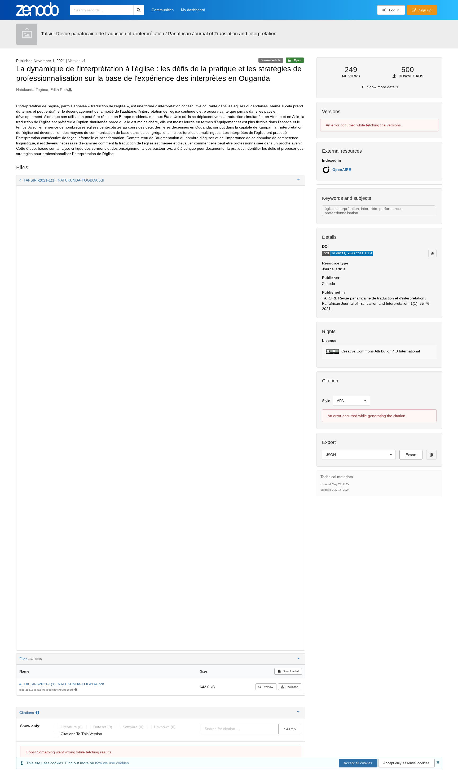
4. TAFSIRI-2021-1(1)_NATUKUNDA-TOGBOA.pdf (61, 684)
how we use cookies (112, 763)
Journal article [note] (271, 60)
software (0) (133, 727)
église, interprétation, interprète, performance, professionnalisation (363, 210)
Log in (393, 10)
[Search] (138, 10)
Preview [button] (268, 686)
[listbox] (351, 401)
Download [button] (291, 686)
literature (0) (72, 727)
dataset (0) (102, 727)
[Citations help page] (38, 712)
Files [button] (30, 659)
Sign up (424, 10)
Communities (163, 10)
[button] (160, 180)
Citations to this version (81, 734)
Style (326, 401)
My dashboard (193, 10)
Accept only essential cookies (406, 763)
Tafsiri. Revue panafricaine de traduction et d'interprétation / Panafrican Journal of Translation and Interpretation (158, 33)
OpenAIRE (341, 169)
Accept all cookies (358, 763)
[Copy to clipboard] (432, 253)
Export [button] (411, 455)
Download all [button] (290, 671)
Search (290, 729)
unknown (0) (164, 727)
